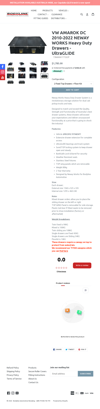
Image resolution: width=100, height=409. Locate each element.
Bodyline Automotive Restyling (24, 401)
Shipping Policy (13, 371)
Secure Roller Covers (37, 371)
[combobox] (83, 14)
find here (64, 251)
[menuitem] (34, 10)
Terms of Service (14, 379)
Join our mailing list (59, 367)
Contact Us (33, 382)
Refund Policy (13, 368)
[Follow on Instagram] (2, 72)
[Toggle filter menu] (85, 290)
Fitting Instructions (36, 375)
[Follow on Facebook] (2, 66)
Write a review (82, 265)
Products (32, 368)
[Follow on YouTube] (2, 77)
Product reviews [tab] (63, 283)
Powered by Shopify (60, 401)
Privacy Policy (13, 375)
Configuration (58, 79)
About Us (32, 379)
